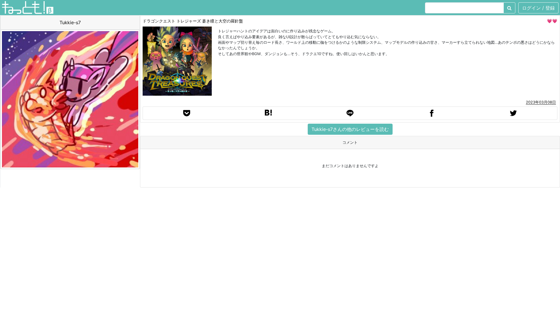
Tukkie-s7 (70, 22)
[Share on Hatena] (268, 113)
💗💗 (552, 20)
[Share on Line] (350, 113)
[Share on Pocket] (186, 113)
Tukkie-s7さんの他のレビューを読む (350, 129)
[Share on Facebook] (431, 113)
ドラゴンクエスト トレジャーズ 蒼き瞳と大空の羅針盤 (193, 20)
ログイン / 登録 (538, 8)
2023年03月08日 (541, 102)
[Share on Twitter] (513, 113)
